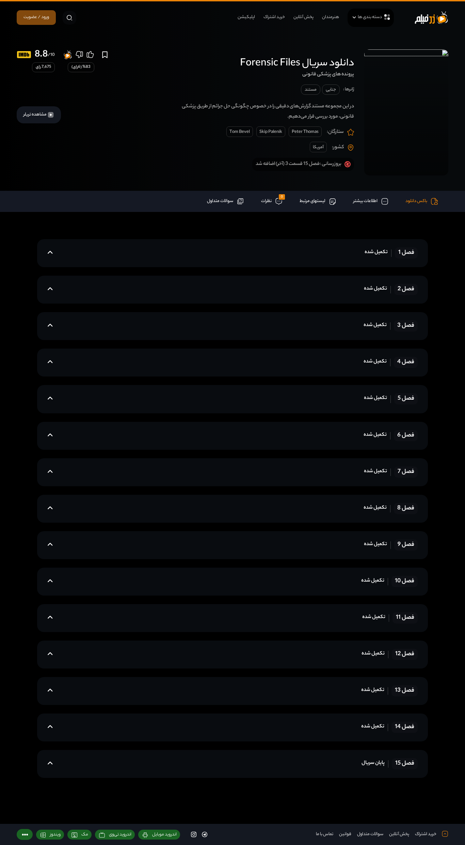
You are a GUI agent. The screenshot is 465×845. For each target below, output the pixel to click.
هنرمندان (330, 17)
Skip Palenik (270, 132)
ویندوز (55, 834)
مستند (311, 89)
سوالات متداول (370, 834)
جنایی (331, 89)
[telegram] (204, 834)
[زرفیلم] (431, 17)
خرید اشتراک (274, 17)
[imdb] (24, 54)
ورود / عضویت (36, 17)
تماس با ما (324, 834)
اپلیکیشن (246, 17)
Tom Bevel (239, 132)
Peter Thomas (305, 132)
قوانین (345, 834)
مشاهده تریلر (35, 114)
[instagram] (193, 834)
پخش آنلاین (303, 17)
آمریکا (318, 147)
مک (84, 834)
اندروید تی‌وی (120, 834)
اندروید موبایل (164, 834)
